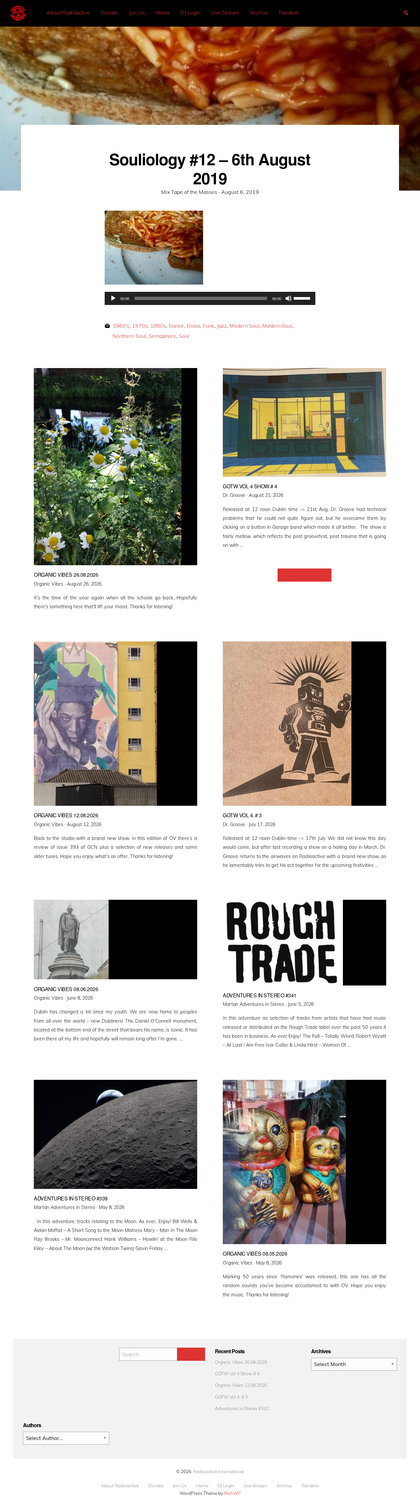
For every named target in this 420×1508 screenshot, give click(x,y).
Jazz (222, 325)
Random (289, 12)
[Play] (113, 298)
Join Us (137, 12)
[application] (210, 298)
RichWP (232, 1493)
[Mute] (288, 298)
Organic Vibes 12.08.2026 (241, 1385)
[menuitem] (68, 12)
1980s (158, 325)
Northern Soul (129, 336)
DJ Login (190, 12)
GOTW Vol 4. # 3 (231, 1397)
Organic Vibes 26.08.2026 (241, 1362)
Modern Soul (244, 325)
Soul (184, 336)
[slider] (303, 298)
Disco (193, 325)
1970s (140, 325)
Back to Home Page (304, 575)
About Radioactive (68, 12)
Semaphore (162, 336)
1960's (121, 325)
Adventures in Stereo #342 (242, 1408)
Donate (109, 12)
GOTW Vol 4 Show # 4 (237, 1373)
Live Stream (225, 12)
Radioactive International (218, 1471)
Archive (259, 12)
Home (163, 12)
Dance (176, 325)
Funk (208, 325)
